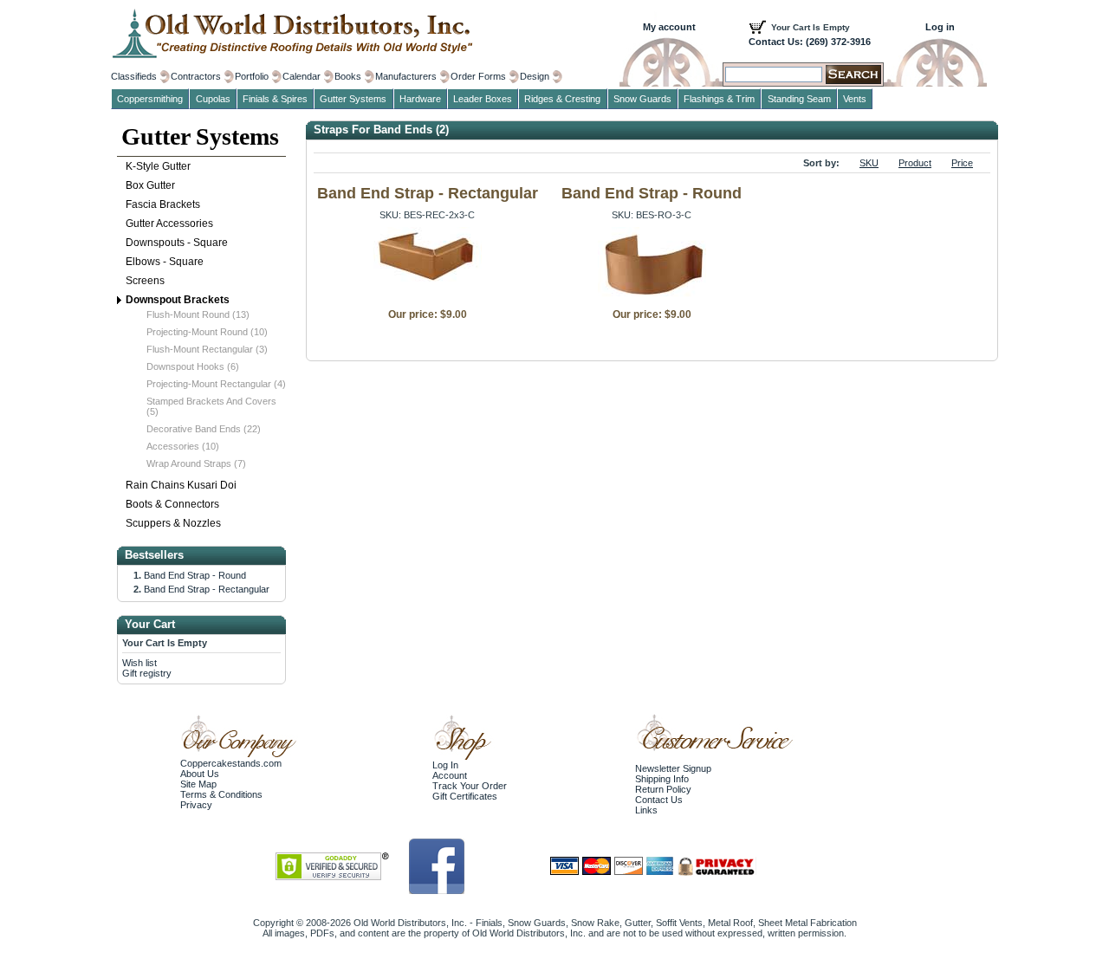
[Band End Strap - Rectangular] (427, 278)
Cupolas (213, 99)
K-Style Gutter (158, 166)
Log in (940, 27)
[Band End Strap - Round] (652, 296)
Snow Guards (642, 99)
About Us (199, 773)
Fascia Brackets (163, 204)
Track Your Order (469, 786)
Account (449, 775)
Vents (854, 99)
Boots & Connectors (172, 504)
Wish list (139, 663)
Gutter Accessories (169, 223)
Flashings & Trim (719, 99)
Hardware (420, 99)
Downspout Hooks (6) (192, 366)
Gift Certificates (464, 796)
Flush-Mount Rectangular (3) (207, 349)
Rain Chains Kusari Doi (181, 485)
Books (347, 76)
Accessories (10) (182, 446)
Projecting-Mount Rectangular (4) (216, 384)
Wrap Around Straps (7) (196, 463)
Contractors (196, 76)
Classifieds (134, 76)
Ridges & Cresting (562, 99)
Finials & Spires (275, 99)
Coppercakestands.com (231, 763)
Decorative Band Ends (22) (203, 429)
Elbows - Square (165, 262)
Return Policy (663, 789)
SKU (869, 163)
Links (646, 810)
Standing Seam (799, 99)
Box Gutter (150, 185)
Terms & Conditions (221, 794)
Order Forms (478, 76)
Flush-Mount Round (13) (198, 314)
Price (962, 163)
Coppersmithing (150, 99)
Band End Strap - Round (651, 193)
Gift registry (147, 673)
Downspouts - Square (177, 243)
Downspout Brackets (178, 300)
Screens (145, 281)
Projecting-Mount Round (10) (207, 332)
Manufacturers (406, 76)
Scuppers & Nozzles (173, 523)
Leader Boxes (482, 99)
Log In (445, 765)
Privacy (196, 805)
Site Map (198, 784)
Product (914, 163)
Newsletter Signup (673, 768)
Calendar (301, 76)
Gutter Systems (200, 136)
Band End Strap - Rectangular (427, 193)
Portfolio (252, 76)
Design (534, 76)
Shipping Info (662, 779)
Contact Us (659, 799)
